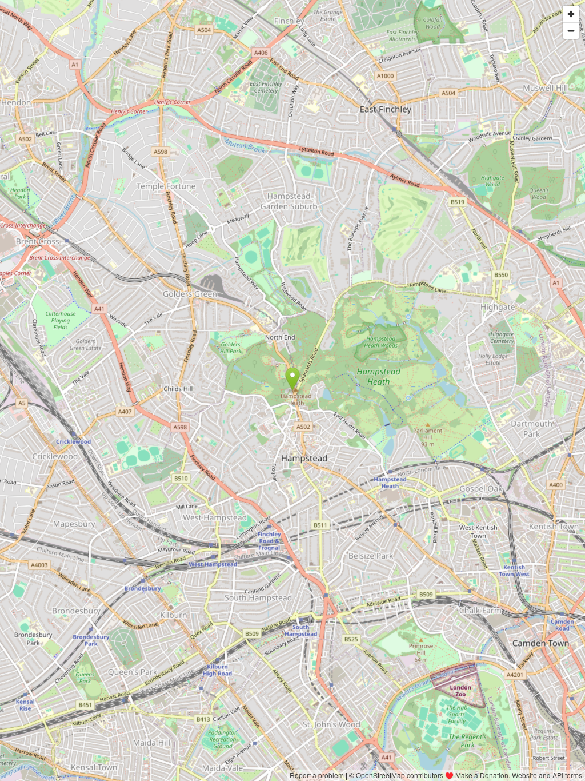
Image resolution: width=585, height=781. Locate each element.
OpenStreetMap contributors (399, 775)
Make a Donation (481, 775)
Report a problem (317, 775)
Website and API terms (547, 775)
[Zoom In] (571, 14)
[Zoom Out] (571, 30)
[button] (293, 379)
